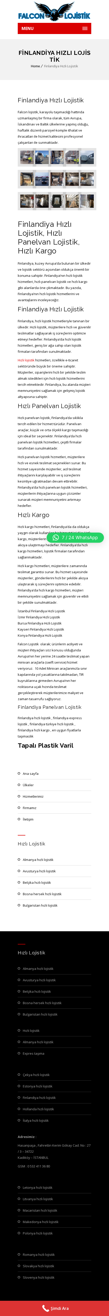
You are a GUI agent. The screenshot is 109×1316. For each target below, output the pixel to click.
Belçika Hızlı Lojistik (37, 882)
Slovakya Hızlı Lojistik (38, 1266)
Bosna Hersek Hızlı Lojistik (42, 894)
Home (35, 66)
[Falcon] (54, 11)
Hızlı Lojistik (31, 1030)
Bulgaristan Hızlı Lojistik (40, 905)
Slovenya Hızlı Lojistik (39, 1277)
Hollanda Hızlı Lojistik (38, 1109)
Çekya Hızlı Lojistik (36, 1074)
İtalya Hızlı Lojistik (36, 1120)
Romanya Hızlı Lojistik (39, 1254)
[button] (75, 538)
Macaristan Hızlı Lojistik (40, 1210)
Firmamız (30, 808)
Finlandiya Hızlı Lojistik (39, 1097)
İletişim (28, 819)
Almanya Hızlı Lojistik (38, 859)
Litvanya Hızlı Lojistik (38, 1199)
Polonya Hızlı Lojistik (38, 1233)
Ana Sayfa (31, 773)
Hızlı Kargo (34, 515)
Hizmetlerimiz (33, 796)
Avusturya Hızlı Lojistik (39, 871)
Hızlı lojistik (26, 360)
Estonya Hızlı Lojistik (37, 1086)
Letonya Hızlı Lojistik (37, 1187)
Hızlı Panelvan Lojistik (49, 406)
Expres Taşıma (33, 1053)
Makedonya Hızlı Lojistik (41, 1221)
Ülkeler (28, 785)
